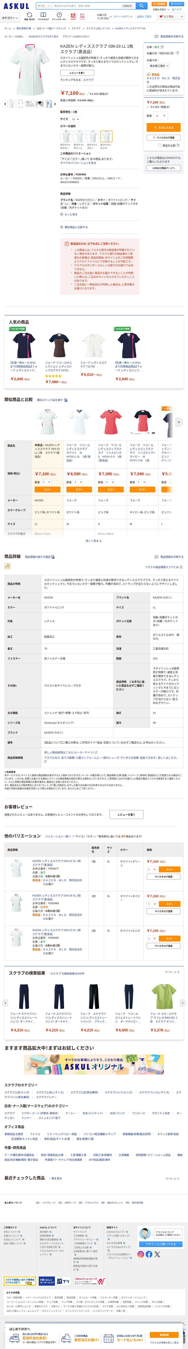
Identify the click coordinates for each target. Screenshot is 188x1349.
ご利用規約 (78, 1236)
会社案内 (44, 1232)
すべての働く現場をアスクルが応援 (81, 1306)
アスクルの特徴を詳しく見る (164, 1342)
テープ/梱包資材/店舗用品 (19, 1154)
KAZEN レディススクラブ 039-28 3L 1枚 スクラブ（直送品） (58, 897)
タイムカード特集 (88, 1297)
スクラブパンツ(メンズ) (118, 1092)
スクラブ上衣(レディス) (98, 28)
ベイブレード (48, 1203)
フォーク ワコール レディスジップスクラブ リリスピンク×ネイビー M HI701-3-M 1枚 (143, 453)
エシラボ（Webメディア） (119, 1247)
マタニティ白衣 (161, 1113)
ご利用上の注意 (81, 1247)
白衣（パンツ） (117, 1113)
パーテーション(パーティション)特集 (25, 1302)
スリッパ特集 (141, 1302)
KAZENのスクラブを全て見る (43, 36)
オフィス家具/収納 (168, 1134)
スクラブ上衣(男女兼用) (84, 1092)
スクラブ (76, 28)
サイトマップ (79, 1232)
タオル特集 (156, 1302)
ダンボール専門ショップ (19, 1306)
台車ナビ (55, 1306)
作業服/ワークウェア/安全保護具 (63, 1159)
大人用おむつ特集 (125, 1306)
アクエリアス (91, 1203)
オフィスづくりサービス (77, 1311)
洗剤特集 (126, 1302)
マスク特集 (107, 1306)
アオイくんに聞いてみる (161, 1244)
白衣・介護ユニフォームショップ (23, 1311)
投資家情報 (45, 1236)
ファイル (35, 1134)
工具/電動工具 (78, 1154)
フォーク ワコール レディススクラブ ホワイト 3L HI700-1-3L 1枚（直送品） (79, 453)
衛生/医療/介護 (24, 28)
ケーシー (71, 1113)
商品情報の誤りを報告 (38, 556)
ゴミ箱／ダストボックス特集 (90, 1302)
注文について (10, 1232)
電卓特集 (58, 1297)
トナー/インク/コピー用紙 (62, 1134)
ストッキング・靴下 (49, 1118)
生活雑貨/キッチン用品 (24, 1138)
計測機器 (124, 1154)
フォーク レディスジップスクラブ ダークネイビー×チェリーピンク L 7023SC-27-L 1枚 (174, 453)
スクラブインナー (46, 1097)
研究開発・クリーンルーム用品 (153, 1154)
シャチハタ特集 (162, 1306)
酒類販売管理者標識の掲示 (85, 1260)
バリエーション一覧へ (58, 836)
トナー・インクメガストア (38, 1297)
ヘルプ (178, 9)
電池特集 (71, 1297)
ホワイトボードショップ (133, 1297)
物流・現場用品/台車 (52, 1154)
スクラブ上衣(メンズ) (16, 1092)
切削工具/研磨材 (102, 1154)
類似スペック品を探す (50, 400)
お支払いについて (12, 1239)
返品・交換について (13, 1243)
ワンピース (138, 1113)
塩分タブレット (115, 1203)
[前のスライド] (5, 104)
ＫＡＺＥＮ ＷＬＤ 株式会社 (163, 80)
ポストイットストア (52, 1311)
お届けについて (11, 1236)
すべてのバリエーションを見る (78, 162)
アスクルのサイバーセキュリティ (52, 1253)
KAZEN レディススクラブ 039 (130, 28)
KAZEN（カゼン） (82, 36)
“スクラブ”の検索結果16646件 (67, 973)
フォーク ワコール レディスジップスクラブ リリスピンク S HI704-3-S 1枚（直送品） (111, 453)
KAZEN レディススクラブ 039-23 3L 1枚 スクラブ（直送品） (58, 932)
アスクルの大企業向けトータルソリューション (119, 1256)
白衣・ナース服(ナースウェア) (51, 28)
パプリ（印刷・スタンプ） (118, 1236)
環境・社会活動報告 (49, 1239)
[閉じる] (183, 1323)
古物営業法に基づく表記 (85, 1251)
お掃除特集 (113, 1302)
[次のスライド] (55, 104)
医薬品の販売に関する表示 (85, 1268)
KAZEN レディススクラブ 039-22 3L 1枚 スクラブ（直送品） (58, 862)
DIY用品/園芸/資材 (99, 1159)
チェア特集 (52, 1302)
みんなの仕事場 (114, 1243)
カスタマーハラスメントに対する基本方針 (52, 1245)
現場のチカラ (41, 1306)
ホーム (7, 28)
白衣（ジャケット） (93, 1113)
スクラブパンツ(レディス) (154, 1092)
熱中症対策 (137, 1203)
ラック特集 (66, 1302)
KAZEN (19, 36)
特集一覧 (120, 1311)
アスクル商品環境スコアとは (161, 567)
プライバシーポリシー (84, 1239)
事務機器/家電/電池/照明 (137, 1134)
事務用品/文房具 (13, 1134)
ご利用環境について (83, 1243)
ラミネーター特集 (109, 1297)
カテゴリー (8, 17)
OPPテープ (70, 1203)
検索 (142, 6)
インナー (26, 1118)
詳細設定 (127, 6)
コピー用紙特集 (14, 1297)
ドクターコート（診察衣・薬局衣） (40, 1113)
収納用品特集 (144, 1306)
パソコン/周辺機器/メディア (100, 1134)
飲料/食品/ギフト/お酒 (57, 1138)
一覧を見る (55, 1178)
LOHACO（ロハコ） (116, 1232)
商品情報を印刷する (172, 36)
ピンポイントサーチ (103, 1311)
